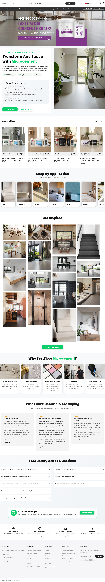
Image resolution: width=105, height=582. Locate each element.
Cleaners (29, 558)
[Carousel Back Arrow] (3, 194)
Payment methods (67, 558)
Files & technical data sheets (50, 566)
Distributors (48, 563)
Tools (28, 561)
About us (47, 553)
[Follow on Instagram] (4, 561)
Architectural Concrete (33, 566)
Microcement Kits (17, 9)
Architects (47, 558)
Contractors (48, 561)
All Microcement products (34, 550)
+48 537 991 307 (88, 8)
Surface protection (32, 556)
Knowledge (51, 9)
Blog (46, 570)
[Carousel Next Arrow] (101, 194)
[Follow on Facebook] (2, 561)
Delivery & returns (67, 556)
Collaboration (61, 9)
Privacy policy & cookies (68, 553)
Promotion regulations (68, 561)
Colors (34, 9)
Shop (8, 9)
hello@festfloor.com (99, 8)
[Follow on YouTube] (7, 561)
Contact (70, 9)
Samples (27, 9)
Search (47, 550)
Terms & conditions (67, 550)
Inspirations (42, 9)
